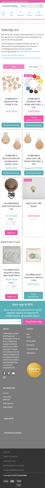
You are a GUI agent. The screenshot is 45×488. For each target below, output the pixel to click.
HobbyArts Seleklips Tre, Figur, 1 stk (11, 102)
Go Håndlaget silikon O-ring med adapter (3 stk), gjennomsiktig (11, 273)
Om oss (6, 393)
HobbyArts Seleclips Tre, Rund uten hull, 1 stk (33, 159)
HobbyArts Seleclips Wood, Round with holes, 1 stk (11, 159)
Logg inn (29, 15)
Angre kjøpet (8, 407)
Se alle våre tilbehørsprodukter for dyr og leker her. (21, 58)
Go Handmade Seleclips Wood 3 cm (11, 206)
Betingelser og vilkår (14, 466)
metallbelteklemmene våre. (29, 51)
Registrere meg (34, 321)
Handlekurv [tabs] (39, 15)
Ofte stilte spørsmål (7, 398)
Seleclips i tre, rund (34, 204)
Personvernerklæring (14, 470)
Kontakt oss (9, 461)
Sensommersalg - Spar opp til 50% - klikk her (15, 1)
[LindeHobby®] (10, 5)
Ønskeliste (20, 15)
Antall (10, 219)
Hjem (11, 15)
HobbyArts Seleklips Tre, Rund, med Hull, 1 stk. (34, 103)
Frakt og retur (8, 403)
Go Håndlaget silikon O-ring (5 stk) (33, 277)
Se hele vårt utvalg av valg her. (12, 55)
